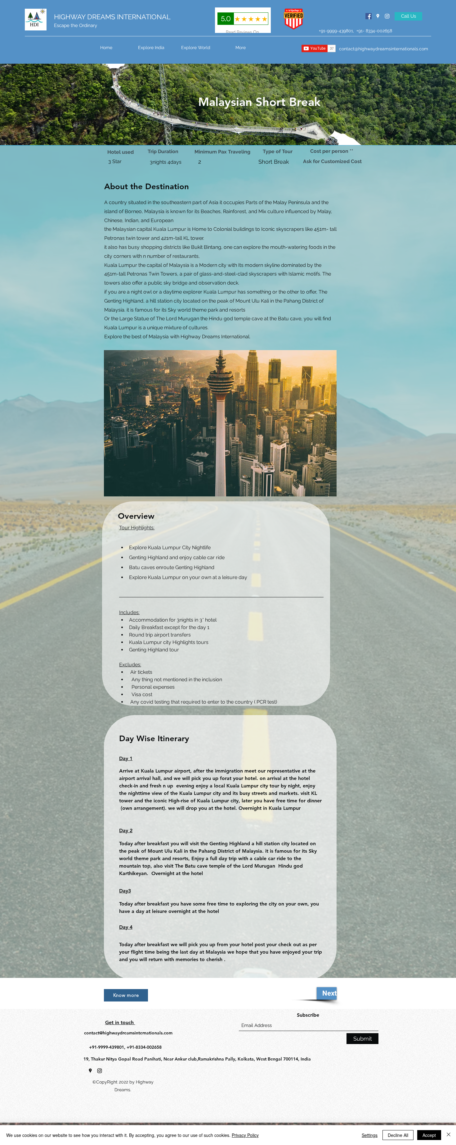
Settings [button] (370, 1135)
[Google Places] (378, 16)
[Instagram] (387, 16)
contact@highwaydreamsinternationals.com (383, 48)
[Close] (448, 1135)
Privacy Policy (245, 1135)
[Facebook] (368, 16)
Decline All (398, 1135)
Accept (429, 1135)
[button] (195, 47)
